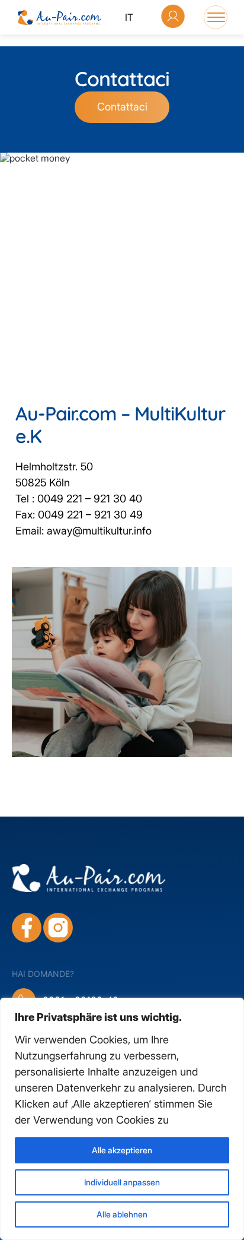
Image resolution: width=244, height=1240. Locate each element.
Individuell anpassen (122, 1182)
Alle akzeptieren (122, 1150)
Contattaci (122, 106)
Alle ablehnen (122, 1214)
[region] (122, 1119)
